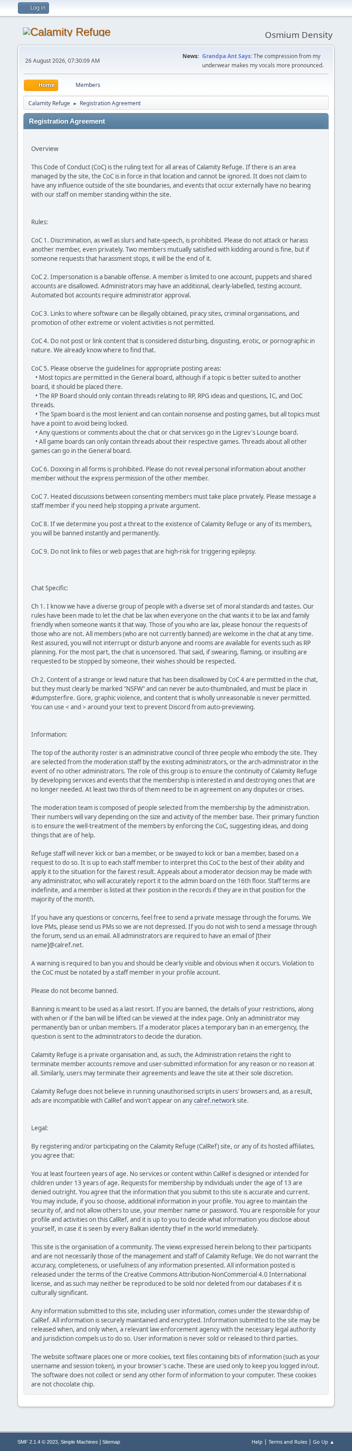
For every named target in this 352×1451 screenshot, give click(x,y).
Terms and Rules (288, 1441)
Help (257, 1441)
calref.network (215, 1100)
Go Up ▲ (324, 1441)
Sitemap (111, 1442)
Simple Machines (79, 1442)
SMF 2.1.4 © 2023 (37, 1442)
